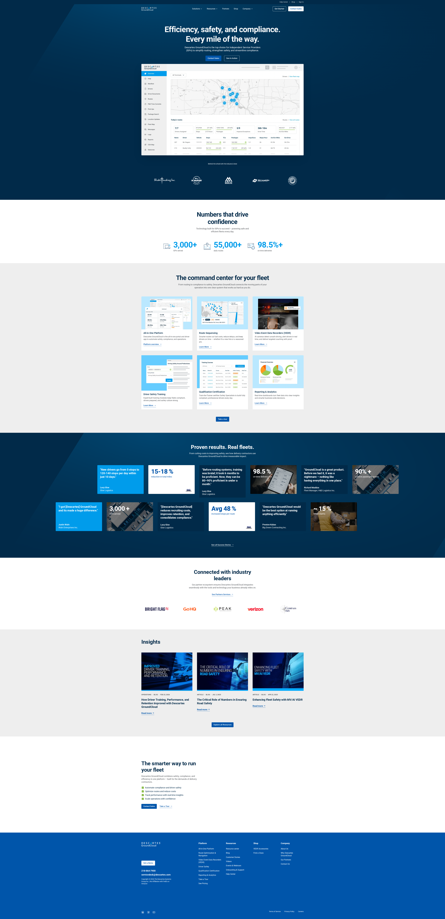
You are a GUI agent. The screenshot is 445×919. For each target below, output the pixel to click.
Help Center (284, 2)
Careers (301, 911)
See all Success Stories (221, 545)
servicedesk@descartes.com (156, 874)
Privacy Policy (289, 911)
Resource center (232, 849)
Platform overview (151, 344)
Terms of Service (275, 911)
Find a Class (258, 853)
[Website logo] (164, 9)
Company (247, 9)
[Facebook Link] (148, 912)
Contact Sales (296, 9)
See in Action (231, 58)
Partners (225, 9)
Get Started (279, 9)
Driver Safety (204, 867)
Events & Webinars (233, 865)
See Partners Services (221, 594)
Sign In (301, 2)
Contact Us (285, 864)
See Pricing (203, 883)
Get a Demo (148, 863)
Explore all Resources (223, 725)
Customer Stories (233, 857)
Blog (228, 853)
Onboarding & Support (235, 870)
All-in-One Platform (206, 849)
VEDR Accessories (260, 849)
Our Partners (286, 860)
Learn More (204, 347)
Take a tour (222, 419)
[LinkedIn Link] (142, 912)
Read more (146, 713)
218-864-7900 (148, 870)
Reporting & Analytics (207, 875)
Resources (211, 9)
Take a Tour (164, 806)
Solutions (196, 9)
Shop (293, 2)
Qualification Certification (209, 871)
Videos (229, 861)
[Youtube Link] (154, 912)
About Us (284, 849)
